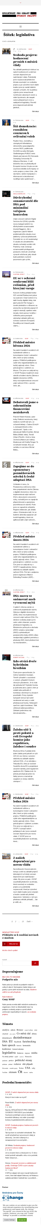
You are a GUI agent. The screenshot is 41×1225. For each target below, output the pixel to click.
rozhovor (17, 1064)
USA (27, 1067)
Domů (4, 41)
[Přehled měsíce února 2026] (6, 535)
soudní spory (14, 1068)
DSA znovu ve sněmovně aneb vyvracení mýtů (24, 599)
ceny (35, 1030)
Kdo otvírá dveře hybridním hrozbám (24, 665)
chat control (12, 1034)
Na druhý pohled (7, 1056)
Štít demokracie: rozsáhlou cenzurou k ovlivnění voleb (25, 131)
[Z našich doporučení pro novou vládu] (6, 856)
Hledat (4, 959)
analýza (5, 1029)
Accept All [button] (22, 1220)
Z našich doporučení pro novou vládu (24, 861)
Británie (20, 1029)
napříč (16, 1057)
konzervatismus (18, 1049)
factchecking (29, 1041)
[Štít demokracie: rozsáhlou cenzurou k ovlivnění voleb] (6, 122)
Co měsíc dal (23, 1033)
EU (11, 1041)
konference (6, 1048)
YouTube (4, 1072)
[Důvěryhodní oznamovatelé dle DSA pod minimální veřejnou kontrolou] (6, 194)
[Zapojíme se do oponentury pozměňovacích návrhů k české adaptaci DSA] (6, 464)
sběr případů (27, 1064)
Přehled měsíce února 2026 (24, 538)
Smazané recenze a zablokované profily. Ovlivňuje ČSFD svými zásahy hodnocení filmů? (20, 1165)
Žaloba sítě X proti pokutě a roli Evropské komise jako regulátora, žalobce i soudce (24, 738)
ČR (20, 1071)
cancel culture (29, 1030)
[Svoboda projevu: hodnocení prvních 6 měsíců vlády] (6, 51)
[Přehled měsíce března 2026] (6, 340)
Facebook (17, 1041)
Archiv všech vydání (10, 950)
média (34, 1052)
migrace (27, 1053)
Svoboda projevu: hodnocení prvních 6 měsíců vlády (25, 60)
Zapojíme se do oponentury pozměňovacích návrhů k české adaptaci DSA (24, 473)
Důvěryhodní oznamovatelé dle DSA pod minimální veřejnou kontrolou (25, 206)
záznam (13, 1072)
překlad (10, 1064)
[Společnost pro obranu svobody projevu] (19, 14)
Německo (28, 1056)
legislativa (9, 1052)
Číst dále (35, 111)
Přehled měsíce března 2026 (24, 344)
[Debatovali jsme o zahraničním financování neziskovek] (6, 400)
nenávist (22, 1056)
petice (11, 1060)
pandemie (4, 1060)
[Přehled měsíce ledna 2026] (6, 796)
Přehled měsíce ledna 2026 (24, 799)
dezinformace (22, 1037)
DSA (5, 1041)
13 (23, 921)
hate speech (8, 1045)
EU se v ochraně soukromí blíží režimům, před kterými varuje (24, 283)
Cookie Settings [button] (9, 1220)
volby (33, 1068)
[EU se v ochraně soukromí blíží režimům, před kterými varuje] (6, 274)
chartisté (5, 1034)
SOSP (7, 1092)
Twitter (21, 1068)
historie (19, 1045)
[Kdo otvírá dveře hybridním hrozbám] (6, 657)
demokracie (7, 1037)
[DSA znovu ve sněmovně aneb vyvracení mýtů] (6, 592)
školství (26, 1072)
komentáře (27, 1045)
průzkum (4, 1064)
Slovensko (5, 1068)
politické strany (23, 1060)
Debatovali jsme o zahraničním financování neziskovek (25, 407)
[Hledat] (35, 963)
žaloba (31, 1072)
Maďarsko (20, 1053)
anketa (13, 1030)
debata (34, 1033)
